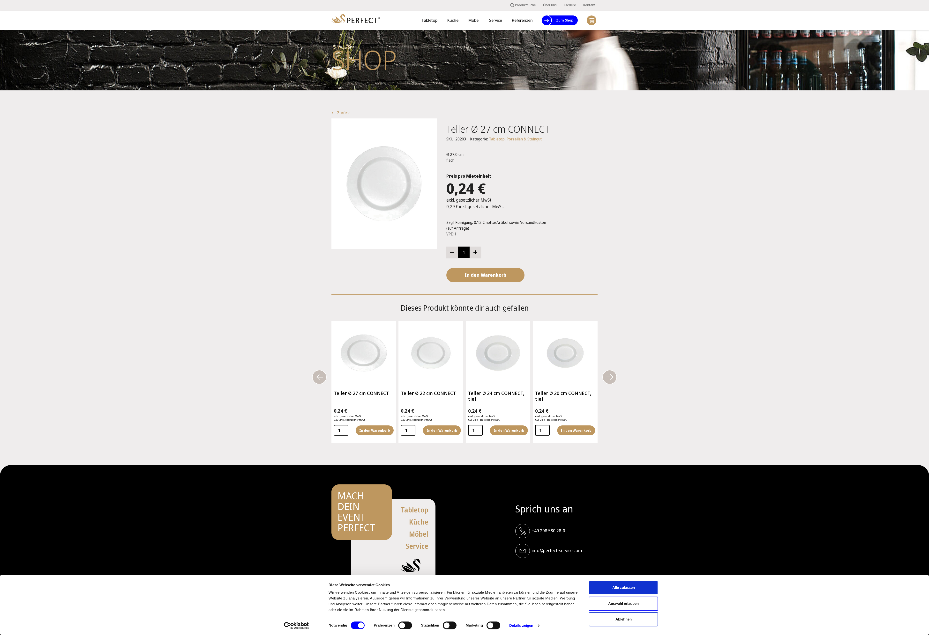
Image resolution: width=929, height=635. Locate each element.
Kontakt (589, 5)
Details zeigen (521, 625)
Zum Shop (564, 20)
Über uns (550, 5)
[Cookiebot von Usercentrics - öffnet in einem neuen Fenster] (296, 625)
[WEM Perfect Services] (355, 20)
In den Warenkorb (485, 275)
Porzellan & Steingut (524, 139)
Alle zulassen (623, 587)
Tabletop (497, 139)
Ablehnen (623, 619)
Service (417, 546)
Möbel (418, 534)
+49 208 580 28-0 (548, 530)
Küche (418, 521)
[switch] (405, 625)
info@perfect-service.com (557, 550)
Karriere (570, 5)
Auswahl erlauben (623, 603)
